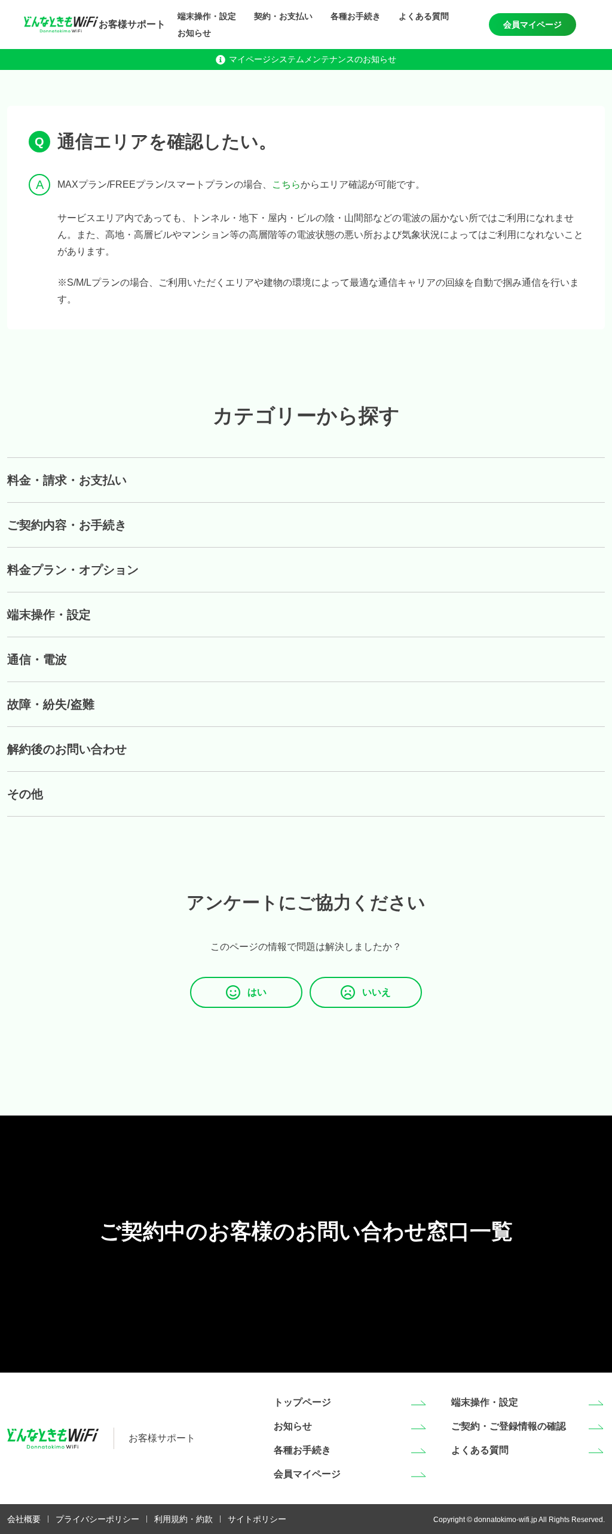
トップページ (302, 1402)
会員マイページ (532, 24)
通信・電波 (37, 659)
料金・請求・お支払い (67, 480)
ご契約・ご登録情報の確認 (508, 1426)
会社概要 (24, 1519)
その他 (25, 793)
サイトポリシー (257, 1519)
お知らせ (194, 33)
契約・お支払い (283, 16)
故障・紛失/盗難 (50, 704)
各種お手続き (356, 16)
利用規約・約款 (183, 1519)
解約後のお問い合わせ (67, 749)
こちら (286, 184)
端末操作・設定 (207, 16)
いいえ (376, 992)
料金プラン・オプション (73, 569)
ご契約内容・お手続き (67, 524)
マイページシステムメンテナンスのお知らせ (312, 59)
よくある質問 (424, 16)
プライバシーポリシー (97, 1519)
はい (257, 992)
